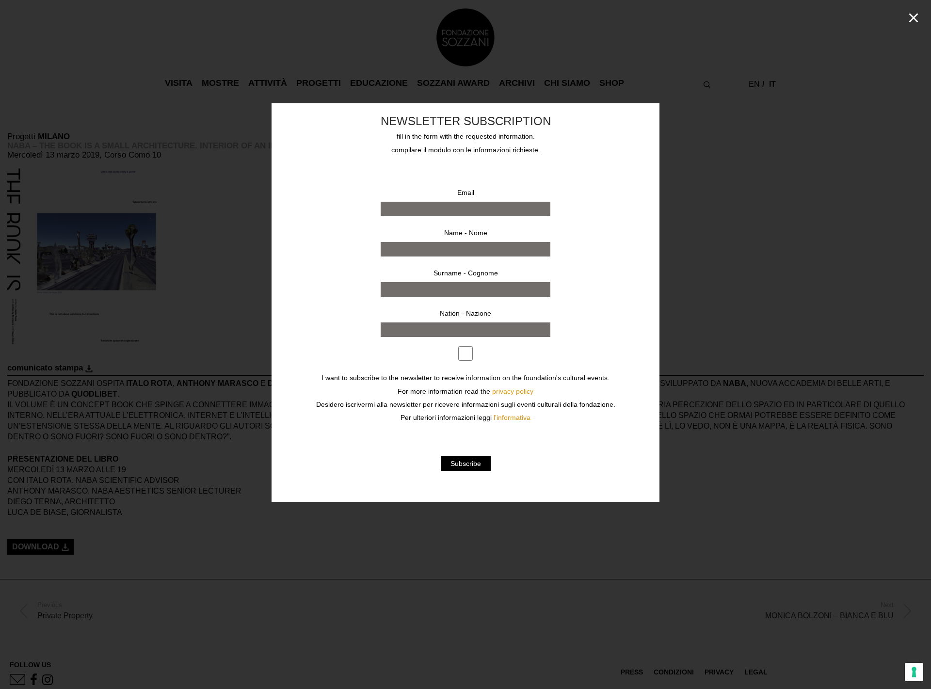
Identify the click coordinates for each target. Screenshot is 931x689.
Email (465, 192)
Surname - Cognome (465, 273)
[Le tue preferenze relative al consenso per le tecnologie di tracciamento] (914, 672)
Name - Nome (465, 233)
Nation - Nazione (465, 313)
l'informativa (512, 417)
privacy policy (512, 391)
